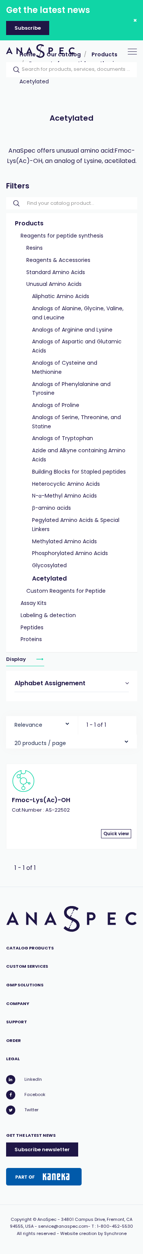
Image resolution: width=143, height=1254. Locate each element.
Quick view (116, 833)
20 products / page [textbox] (40, 743)
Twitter (31, 1110)
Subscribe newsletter (42, 1149)
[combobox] (42, 723)
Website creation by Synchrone (93, 1233)
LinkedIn (33, 1079)
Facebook (34, 1094)
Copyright (21, 1219)
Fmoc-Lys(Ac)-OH (41, 800)
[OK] (14, 70)
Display (16, 659)
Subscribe (27, 28)
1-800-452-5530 (115, 1226)
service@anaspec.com (63, 1226)
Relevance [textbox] (28, 725)
